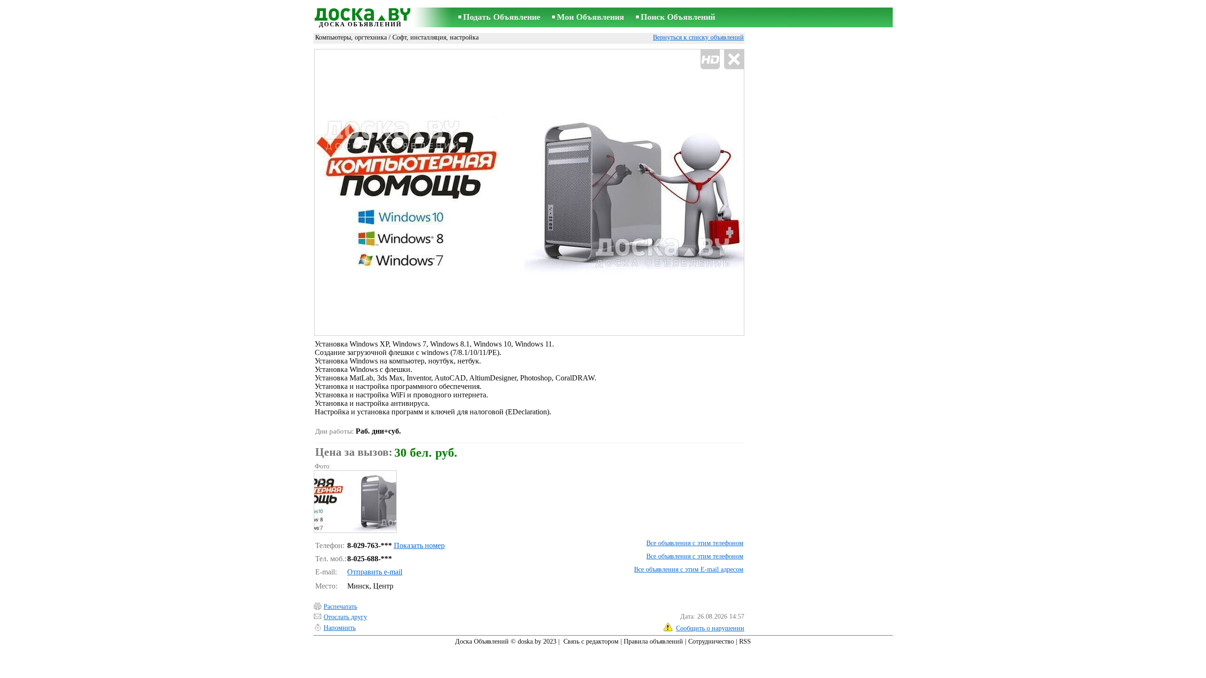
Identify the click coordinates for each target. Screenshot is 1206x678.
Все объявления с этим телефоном (694, 543)
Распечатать (340, 606)
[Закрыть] (734, 59)
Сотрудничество (711, 641)
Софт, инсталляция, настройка (435, 37)
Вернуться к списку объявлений (698, 37)
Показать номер (419, 545)
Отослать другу (345, 617)
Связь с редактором (591, 641)
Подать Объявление (501, 17)
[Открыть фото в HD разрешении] (529, 192)
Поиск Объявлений (678, 17)
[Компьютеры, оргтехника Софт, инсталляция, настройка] (355, 501)
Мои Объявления (590, 17)
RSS (745, 641)
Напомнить (340, 627)
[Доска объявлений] (360, 13)
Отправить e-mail (374, 572)
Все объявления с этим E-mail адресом (688, 569)
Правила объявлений (653, 641)
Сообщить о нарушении (710, 628)
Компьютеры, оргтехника (351, 37)
